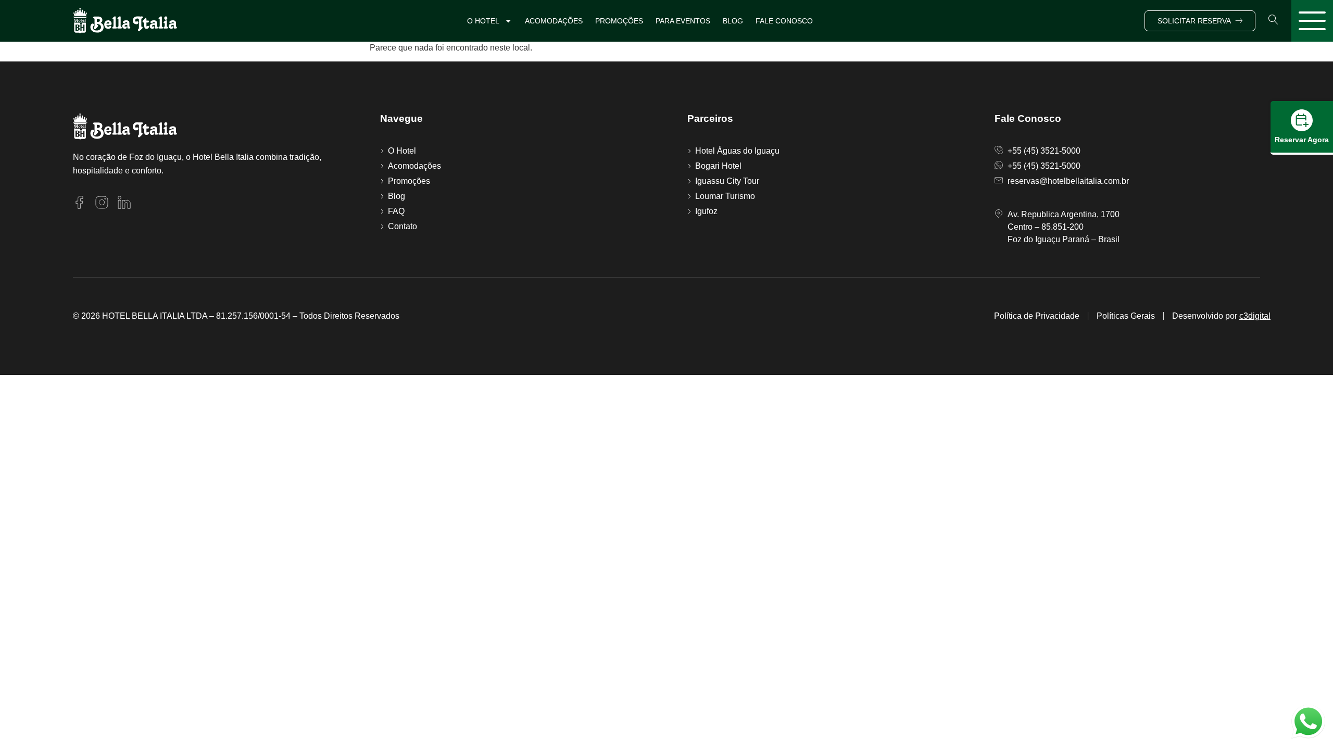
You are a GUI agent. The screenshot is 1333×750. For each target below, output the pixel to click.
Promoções (619, 21)
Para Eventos (683, 21)
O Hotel (483, 21)
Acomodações (554, 21)
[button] (1273, 19)
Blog (733, 21)
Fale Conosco (784, 21)
